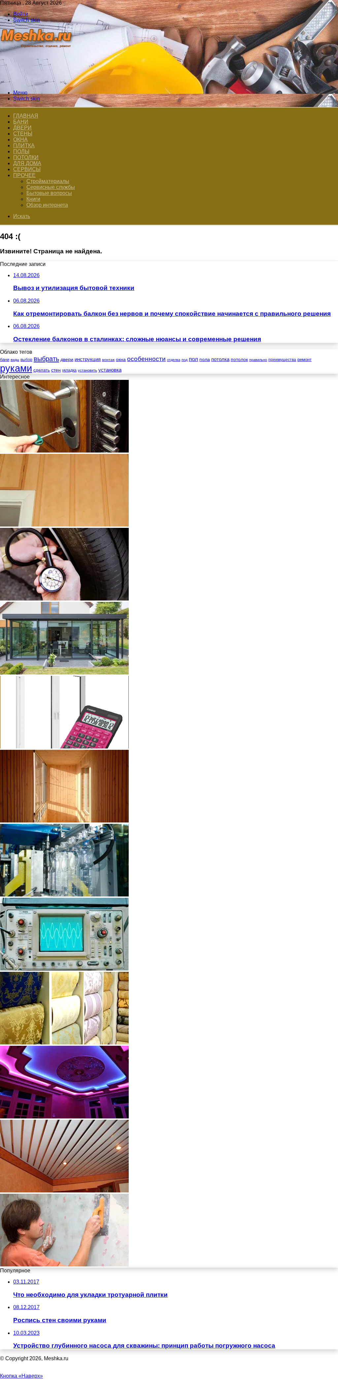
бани (4, 359)
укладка (69, 370)
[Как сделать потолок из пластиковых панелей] (64, 1190)
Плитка (24, 145)
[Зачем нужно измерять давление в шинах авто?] (64, 598)
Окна (20, 139)
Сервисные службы (50, 187)
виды (15, 360)
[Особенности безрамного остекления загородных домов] (64, 672)
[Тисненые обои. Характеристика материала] (64, 1042)
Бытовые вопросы (49, 193)
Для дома (27, 163)
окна (121, 359)
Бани (20, 122)
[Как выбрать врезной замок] (64, 451)
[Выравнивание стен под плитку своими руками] (64, 1264)
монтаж (108, 360)
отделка (173, 360)
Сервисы (27, 169)
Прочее (24, 175)
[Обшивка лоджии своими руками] (64, 820)
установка (109, 370)
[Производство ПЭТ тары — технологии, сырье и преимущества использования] (64, 894)
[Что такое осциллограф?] (64, 968)
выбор (26, 360)
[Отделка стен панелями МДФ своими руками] (64, 525)
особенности (146, 358)
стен (56, 370)
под (184, 360)
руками (16, 368)
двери (66, 359)
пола (204, 359)
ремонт (304, 359)
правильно (258, 360)
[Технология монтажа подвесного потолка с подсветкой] (64, 1116)
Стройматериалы (47, 181)
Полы (21, 151)
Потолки (26, 157)
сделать (41, 370)
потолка (220, 359)
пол (193, 359)
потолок (239, 359)
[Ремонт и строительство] (37, 81)
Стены (22, 133)
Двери (22, 127)
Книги (33, 199)
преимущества (282, 359)
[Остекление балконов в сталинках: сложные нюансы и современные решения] (64, 746)
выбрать (46, 358)
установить (87, 370)
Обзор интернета (47, 205)
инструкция (88, 359)
